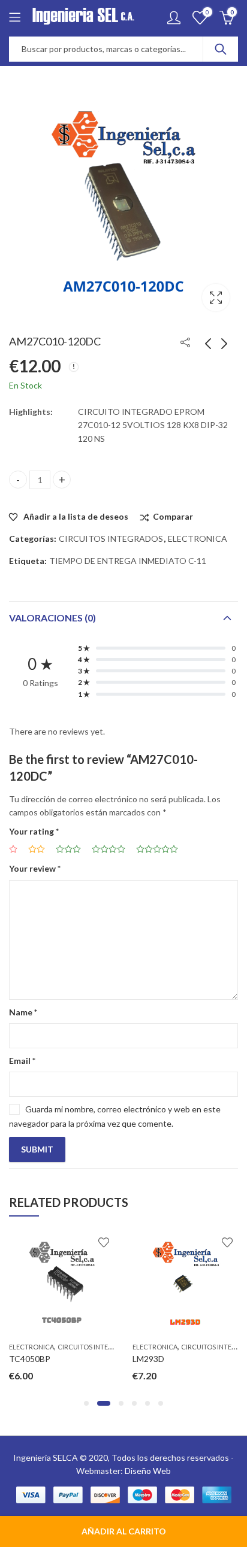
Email (22, 1060)
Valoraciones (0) (52, 617)
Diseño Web (148, 1471)
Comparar (173, 516)
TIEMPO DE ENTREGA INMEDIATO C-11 (127, 561)
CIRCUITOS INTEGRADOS (111, 538)
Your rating (34, 831)
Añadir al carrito (124, 1531)
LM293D (148, 1359)
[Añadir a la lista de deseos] (104, 1242)
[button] (86, 1403)
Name (23, 1012)
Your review (35, 868)
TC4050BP (29, 1359)
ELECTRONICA (197, 538)
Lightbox (216, 297)
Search (220, 49)
